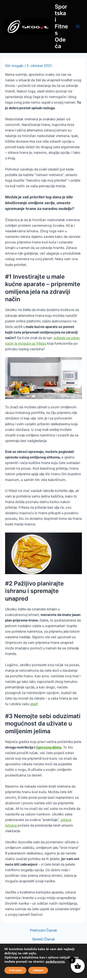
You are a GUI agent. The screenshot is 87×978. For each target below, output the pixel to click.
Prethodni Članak (43, 930)
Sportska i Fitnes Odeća (61, 26)
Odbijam (38, 970)
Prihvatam (15, 970)
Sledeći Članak (43, 939)
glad (33, 704)
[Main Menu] (77, 26)
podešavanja (55, 962)
